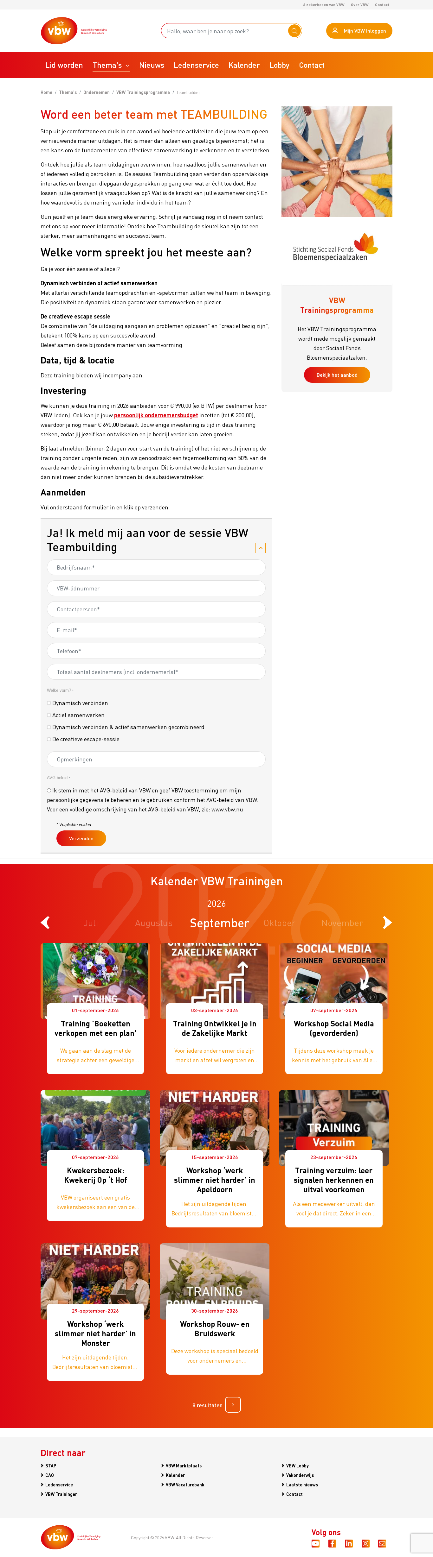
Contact (382, 4)
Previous (45, 922)
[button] (111, 65)
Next (387, 922)
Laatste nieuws (302, 1484)
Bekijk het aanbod (337, 374)
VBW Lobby (297, 1465)
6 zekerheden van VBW (324, 4)
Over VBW (360, 4)
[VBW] (74, 30)
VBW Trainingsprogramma (143, 92)
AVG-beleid (58, 777)
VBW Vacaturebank (185, 1484)
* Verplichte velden (73, 824)
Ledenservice (59, 1484)
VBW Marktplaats (184, 1465)
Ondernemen (96, 92)
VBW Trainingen (61, 1494)
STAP (50, 1465)
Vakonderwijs (300, 1475)
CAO (49, 1475)
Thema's (68, 92)
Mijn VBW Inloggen (365, 30)
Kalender (175, 1475)
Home (46, 92)
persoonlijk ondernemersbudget (156, 415)
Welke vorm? (60, 690)
